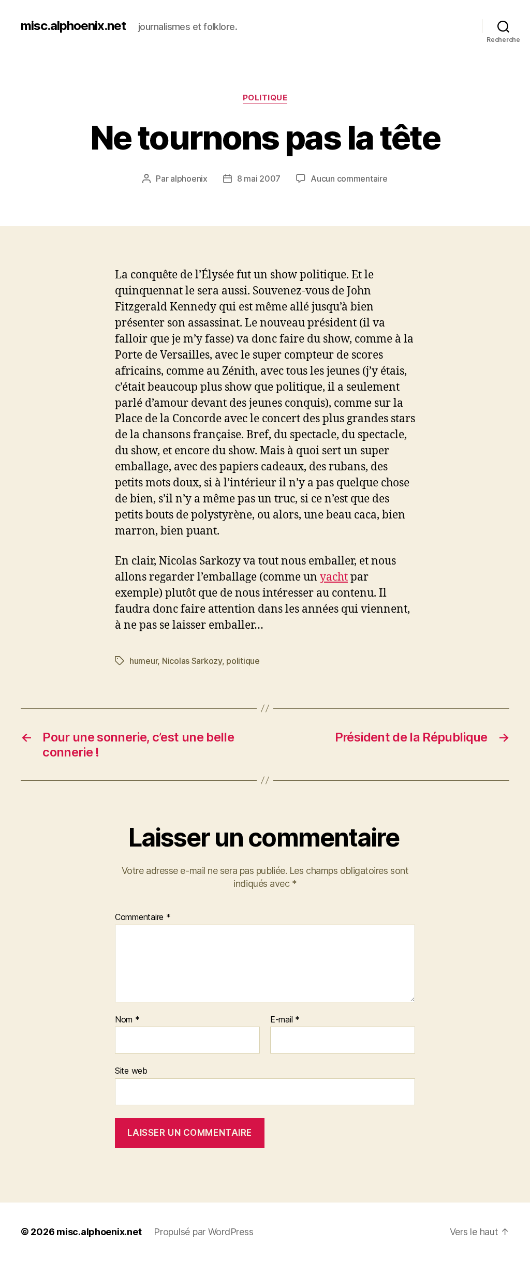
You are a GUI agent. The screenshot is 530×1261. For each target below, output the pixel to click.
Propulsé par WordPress (203, 1231)
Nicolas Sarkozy (192, 661)
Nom (127, 1020)
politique (243, 661)
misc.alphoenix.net (73, 26)
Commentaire (143, 917)
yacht (334, 577)
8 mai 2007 (259, 178)
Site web (131, 1070)
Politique (265, 97)
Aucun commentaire (349, 178)
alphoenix (189, 178)
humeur (143, 661)
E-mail (285, 1020)
